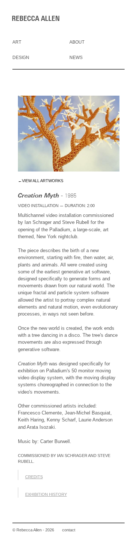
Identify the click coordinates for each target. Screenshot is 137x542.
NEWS (76, 57)
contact (68, 530)
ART (16, 42)
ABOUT (76, 42)
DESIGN (20, 57)
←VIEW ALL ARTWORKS (40, 180)
